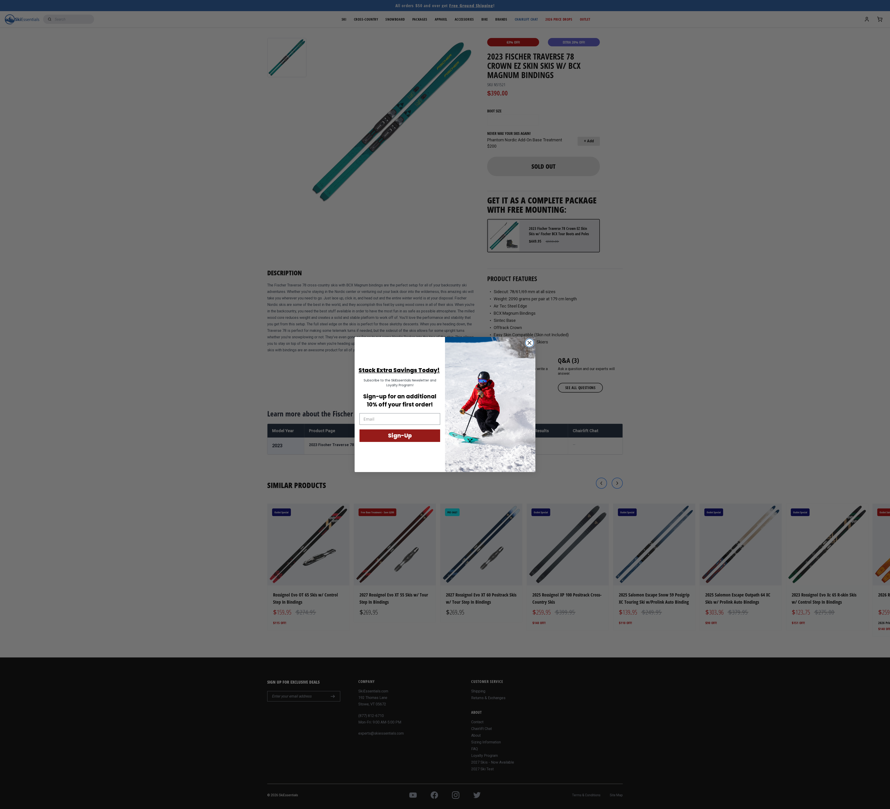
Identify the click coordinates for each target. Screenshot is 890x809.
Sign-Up (400, 435)
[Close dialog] (529, 343)
